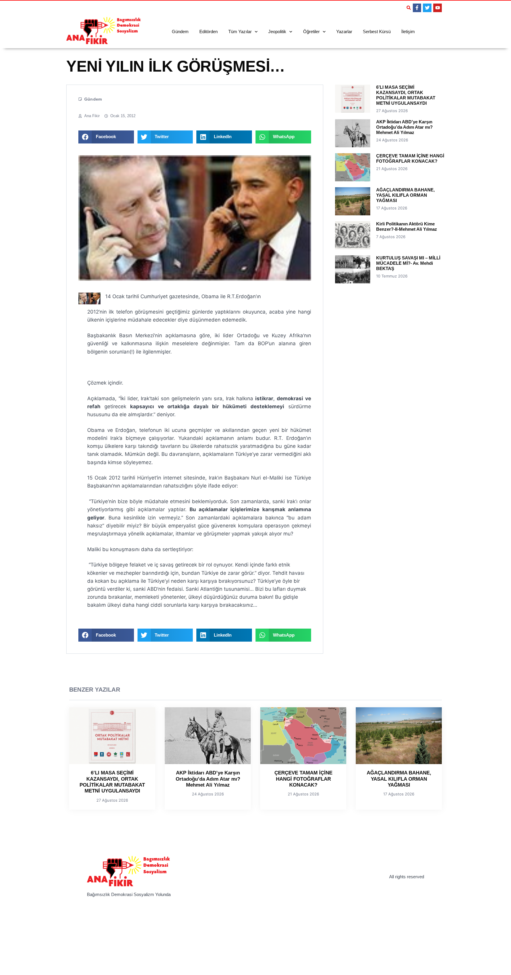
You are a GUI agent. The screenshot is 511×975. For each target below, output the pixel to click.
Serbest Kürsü (377, 31)
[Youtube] (437, 8)
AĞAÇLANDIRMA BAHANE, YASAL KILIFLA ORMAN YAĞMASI (405, 195)
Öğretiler (311, 31)
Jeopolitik (277, 31)
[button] (409, 8)
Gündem (180, 31)
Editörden (208, 31)
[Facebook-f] (417, 8)
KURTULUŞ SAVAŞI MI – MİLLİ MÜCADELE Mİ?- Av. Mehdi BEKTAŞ (408, 263)
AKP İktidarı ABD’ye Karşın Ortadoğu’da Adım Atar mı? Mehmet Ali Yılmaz (404, 127)
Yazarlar (344, 31)
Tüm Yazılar (240, 31)
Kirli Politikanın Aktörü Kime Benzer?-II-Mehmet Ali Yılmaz (406, 226)
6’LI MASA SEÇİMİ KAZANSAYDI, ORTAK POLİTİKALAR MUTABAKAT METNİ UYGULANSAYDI (405, 95)
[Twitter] (427, 8)
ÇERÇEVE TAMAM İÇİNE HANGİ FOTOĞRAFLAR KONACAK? (410, 158)
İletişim (408, 31)
